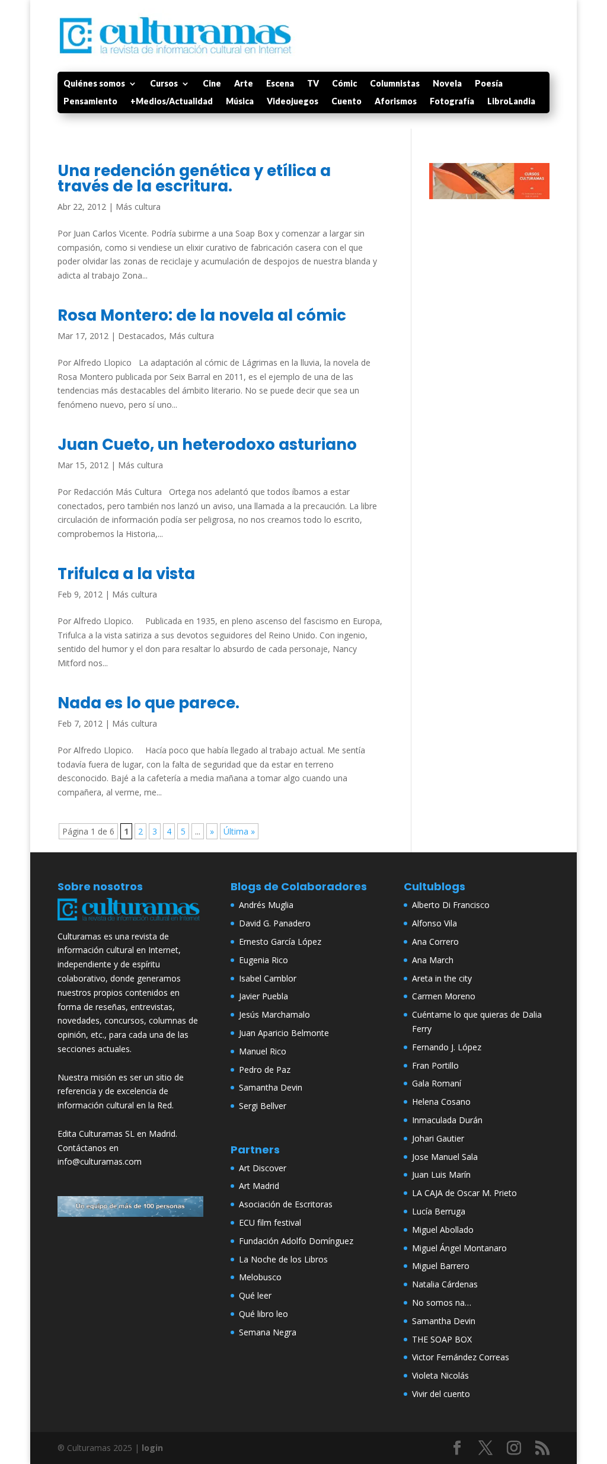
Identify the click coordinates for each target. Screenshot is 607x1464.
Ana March (432, 960)
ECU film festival (270, 1222)
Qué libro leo (263, 1313)
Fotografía (452, 101)
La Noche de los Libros (283, 1259)
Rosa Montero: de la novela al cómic (201, 315)
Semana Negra (267, 1332)
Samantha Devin (270, 1087)
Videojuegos (292, 101)
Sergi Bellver (262, 1105)
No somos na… (441, 1302)
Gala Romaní (436, 1083)
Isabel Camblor (267, 978)
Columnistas (395, 83)
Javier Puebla (263, 996)
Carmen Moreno (443, 996)
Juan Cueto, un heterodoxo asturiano (207, 444)
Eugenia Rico (263, 960)
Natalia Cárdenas (445, 1284)
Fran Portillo (435, 1065)
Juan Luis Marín (441, 1174)
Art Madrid (259, 1185)
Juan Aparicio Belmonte (284, 1032)
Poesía (489, 83)
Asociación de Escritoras (286, 1204)
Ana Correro (435, 941)
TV (313, 83)
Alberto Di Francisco (451, 904)
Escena (280, 83)
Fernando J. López (446, 1047)
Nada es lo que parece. (148, 703)
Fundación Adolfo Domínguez (296, 1240)
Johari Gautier (438, 1138)
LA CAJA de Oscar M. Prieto (464, 1192)
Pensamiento (90, 101)
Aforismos (396, 101)
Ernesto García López (280, 941)
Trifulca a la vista (126, 573)
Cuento (346, 101)
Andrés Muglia (266, 904)
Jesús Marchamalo (274, 1014)
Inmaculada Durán (447, 1120)
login (152, 1447)
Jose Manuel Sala (445, 1156)
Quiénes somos (94, 83)
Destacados (141, 335)
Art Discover (262, 1168)
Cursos (164, 83)
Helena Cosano (441, 1101)
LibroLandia (511, 101)
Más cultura (138, 206)
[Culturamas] (130, 922)
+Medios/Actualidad (171, 101)
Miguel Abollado (443, 1229)
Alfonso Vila (434, 923)
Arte (243, 83)
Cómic (344, 83)
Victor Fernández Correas (460, 1357)
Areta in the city (442, 978)
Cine (212, 83)
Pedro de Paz (264, 1069)
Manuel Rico (262, 1051)
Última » (239, 831)
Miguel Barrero (440, 1265)
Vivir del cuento (441, 1393)
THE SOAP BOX (442, 1339)
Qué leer (255, 1295)
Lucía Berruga (438, 1211)
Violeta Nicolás (440, 1375)
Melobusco (260, 1277)
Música (240, 101)
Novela (447, 83)
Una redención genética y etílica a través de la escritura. (194, 178)
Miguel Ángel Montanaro (459, 1248)
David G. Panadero (275, 923)
